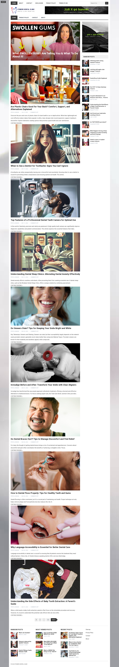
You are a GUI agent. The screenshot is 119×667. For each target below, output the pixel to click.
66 (48, 620)
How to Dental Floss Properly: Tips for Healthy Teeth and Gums (41, 493)
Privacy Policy (51, 3)
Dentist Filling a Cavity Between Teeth (25, 651)
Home (14, 3)
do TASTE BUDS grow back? (98, 122)
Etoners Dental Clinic (21, 664)
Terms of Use (63, 3)
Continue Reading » (17, 123)
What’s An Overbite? (24, 632)
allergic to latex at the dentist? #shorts (25, 642)
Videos (14, 24)
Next (78, 41)
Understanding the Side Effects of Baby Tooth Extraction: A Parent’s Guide (99, 106)
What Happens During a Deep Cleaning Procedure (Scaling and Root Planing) (98, 132)
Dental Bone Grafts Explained (98, 78)
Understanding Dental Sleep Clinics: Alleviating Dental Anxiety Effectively (45, 274)
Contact (29, 3)
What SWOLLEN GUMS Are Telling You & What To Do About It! (45, 55)
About (21, 3)
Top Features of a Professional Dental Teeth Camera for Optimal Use (43, 220)
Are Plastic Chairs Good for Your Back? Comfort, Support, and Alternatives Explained (76, 635)
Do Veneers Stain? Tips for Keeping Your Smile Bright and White (41, 328)
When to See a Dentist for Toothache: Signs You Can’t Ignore (39, 166)
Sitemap (88, 629)
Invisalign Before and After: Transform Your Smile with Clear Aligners (43, 385)
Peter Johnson (15, 112)
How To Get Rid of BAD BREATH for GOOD (50, 633)
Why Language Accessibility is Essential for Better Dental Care (40, 547)
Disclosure (39, 3)
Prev (12, 41)
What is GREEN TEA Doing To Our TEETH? (50, 651)
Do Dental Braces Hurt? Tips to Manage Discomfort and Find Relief (42, 439)
